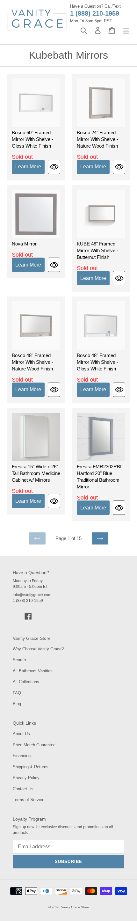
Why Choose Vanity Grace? (38, 649)
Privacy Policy (26, 777)
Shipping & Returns (30, 766)
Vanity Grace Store (75, 907)
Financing (22, 755)
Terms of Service (28, 799)
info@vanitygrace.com (32, 595)
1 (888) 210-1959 (94, 13)
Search (19, 659)
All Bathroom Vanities (33, 671)
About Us (21, 733)
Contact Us (23, 788)
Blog (17, 703)
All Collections (26, 681)
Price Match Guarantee (34, 744)
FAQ (17, 693)
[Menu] (126, 30)
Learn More (28, 166)
